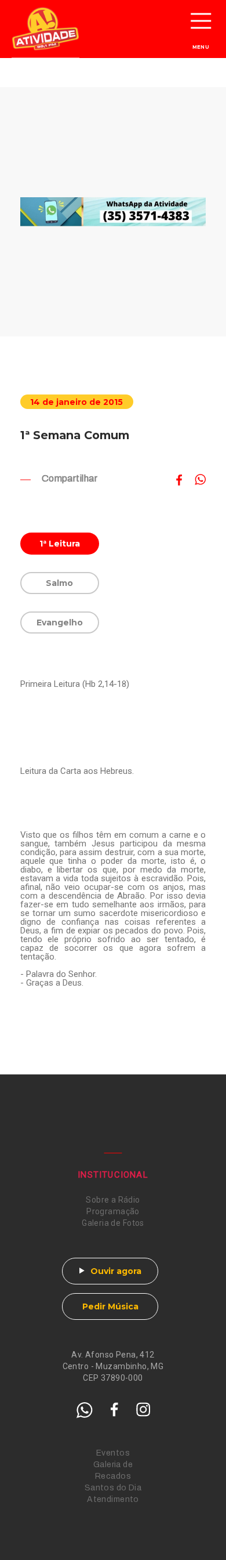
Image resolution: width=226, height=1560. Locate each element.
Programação (113, 1211)
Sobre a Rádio (113, 1199)
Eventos (113, 1453)
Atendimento (113, 1499)
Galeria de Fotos (113, 1223)
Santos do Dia (113, 1487)
